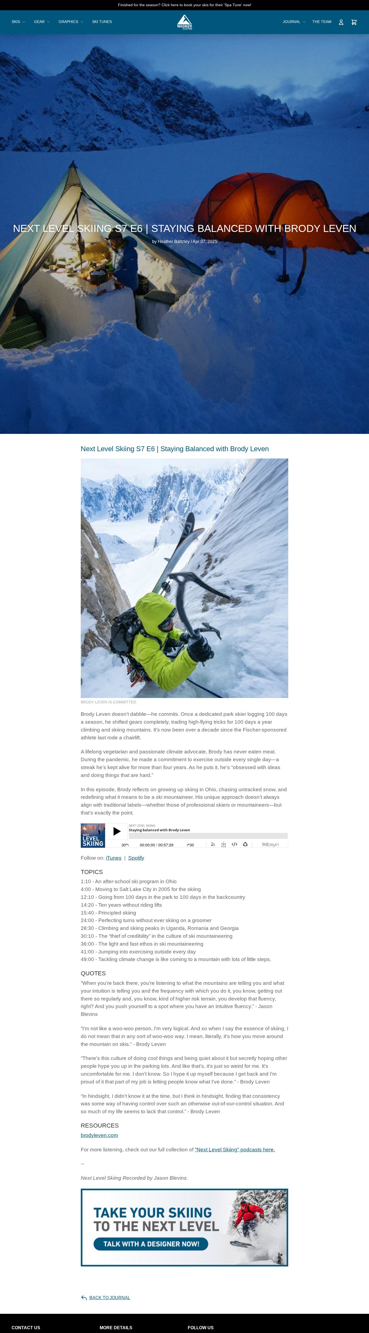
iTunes (114, 858)
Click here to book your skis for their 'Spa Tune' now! (206, 5)
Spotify (136, 858)
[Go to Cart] (354, 22)
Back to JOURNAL (109, 1297)
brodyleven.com (99, 1135)
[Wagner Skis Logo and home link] (185, 22)
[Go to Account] (341, 22)
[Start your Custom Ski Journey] (184, 1227)
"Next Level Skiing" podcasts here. (235, 1149)
